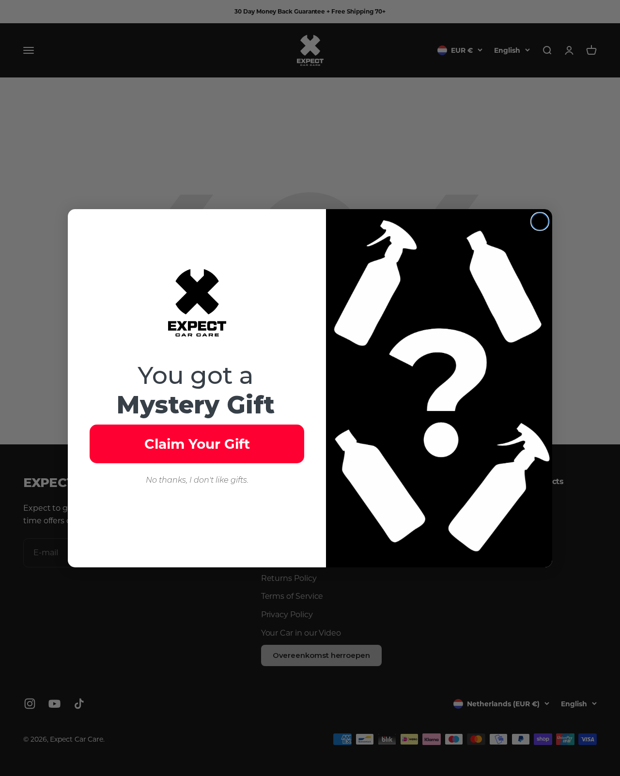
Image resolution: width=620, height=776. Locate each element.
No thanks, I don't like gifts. (197, 480)
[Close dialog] (539, 221)
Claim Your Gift (197, 444)
